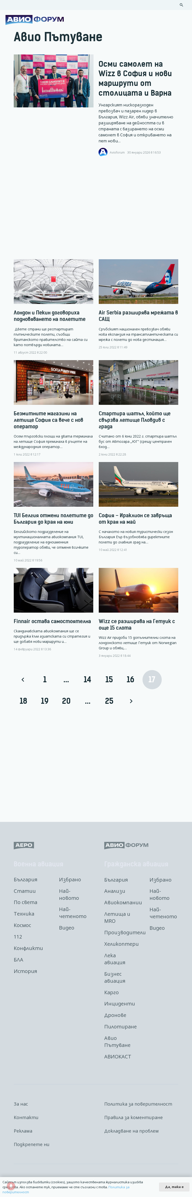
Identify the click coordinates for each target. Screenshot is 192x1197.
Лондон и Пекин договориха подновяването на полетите (50, 315)
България (25, 879)
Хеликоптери (121, 944)
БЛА (18, 959)
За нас (21, 1104)
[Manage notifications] (11, 1186)
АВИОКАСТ (117, 1056)
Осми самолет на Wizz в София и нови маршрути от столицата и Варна (135, 78)
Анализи (114, 891)
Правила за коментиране (133, 1117)
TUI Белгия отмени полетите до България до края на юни (53, 518)
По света (25, 902)
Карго (111, 992)
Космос (22, 925)
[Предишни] (23, 679)
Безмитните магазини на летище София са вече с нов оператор (48, 420)
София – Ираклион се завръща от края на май (135, 518)
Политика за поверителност (138, 1104)
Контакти (26, 1117)
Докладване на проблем (131, 1131)
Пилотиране (120, 1026)
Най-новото (69, 894)
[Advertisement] (96, 208)
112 (18, 936)
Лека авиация (114, 959)
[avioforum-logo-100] (35, 20)
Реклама (23, 1131)
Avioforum (117, 152)
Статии (25, 891)
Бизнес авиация (114, 977)
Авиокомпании (123, 902)
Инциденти (119, 1003)
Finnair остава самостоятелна (52, 621)
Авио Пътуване (117, 1041)
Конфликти (28, 948)
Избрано (70, 879)
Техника (24, 913)
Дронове (115, 1015)
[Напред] (130, 701)
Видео (66, 927)
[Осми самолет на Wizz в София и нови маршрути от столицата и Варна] (54, 81)
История (25, 971)
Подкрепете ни (32, 1144)
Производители (125, 932)
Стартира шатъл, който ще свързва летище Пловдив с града (134, 420)
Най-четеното (72, 913)
